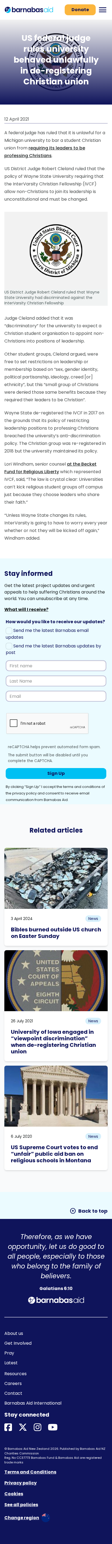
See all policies (21, 1505)
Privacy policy (20, 1483)
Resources (15, 1374)
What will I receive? (26, 609)
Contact (13, 1393)
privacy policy (24, 793)
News (93, 918)
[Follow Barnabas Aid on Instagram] (37, 1427)
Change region (21, 1518)
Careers (13, 1383)
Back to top (89, 1211)
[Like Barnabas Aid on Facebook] (8, 1427)
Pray (9, 1353)
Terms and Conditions (30, 1472)
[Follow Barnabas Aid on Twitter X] (22, 1427)
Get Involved (18, 1343)
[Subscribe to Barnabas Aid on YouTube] (53, 1427)
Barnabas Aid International (32, 1403)
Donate (80, 10)
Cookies (13, 1494)
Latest (11, 1363)
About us (13, 1333)
